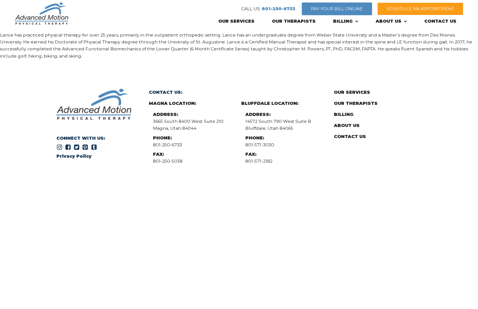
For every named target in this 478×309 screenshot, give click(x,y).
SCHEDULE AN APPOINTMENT (420, 8)
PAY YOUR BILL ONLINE (337, 8)
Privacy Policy (74, 156)
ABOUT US (388, 21)
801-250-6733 (278, 8)
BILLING (343, 21)
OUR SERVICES (236, 21)
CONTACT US (440, 21)
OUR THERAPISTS (294, 21)
